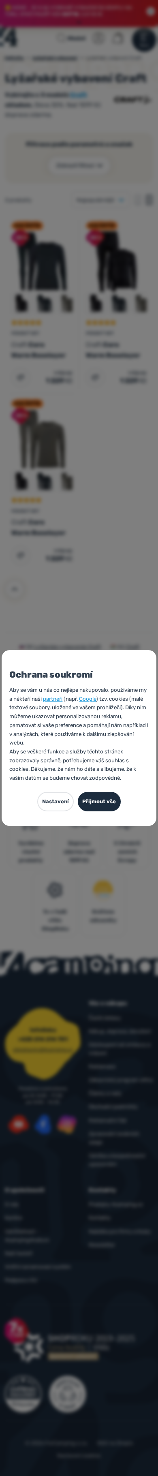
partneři (52, 699)
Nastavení (55, 801)
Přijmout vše (99, 801)
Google (87, 699)
